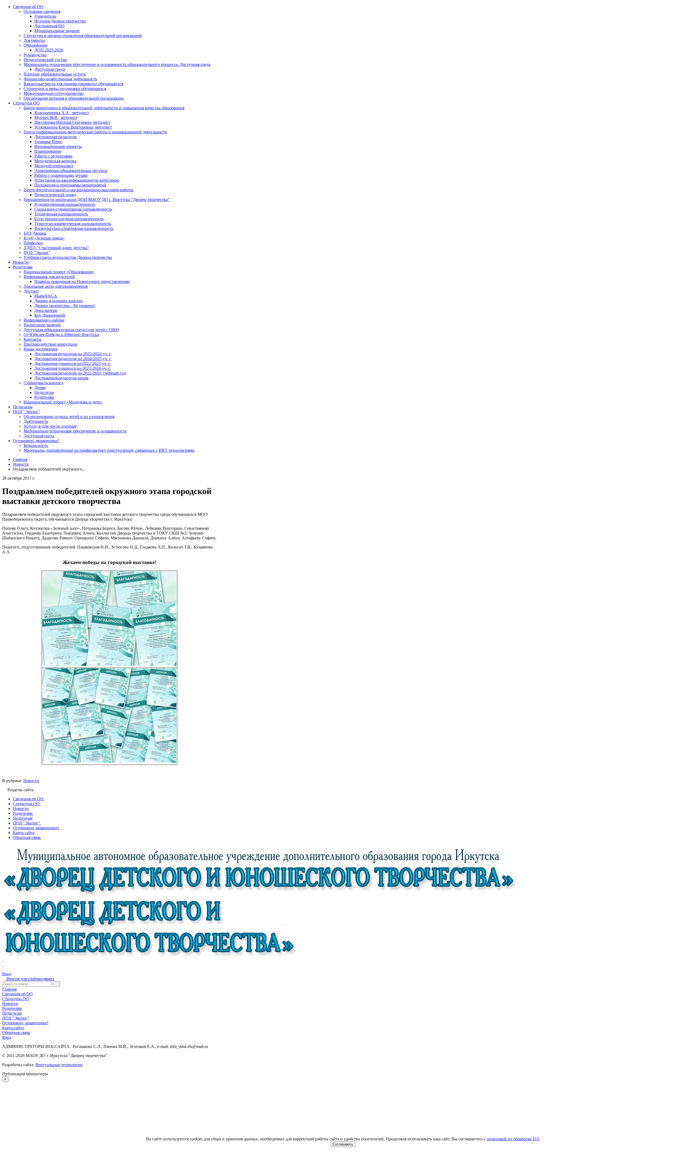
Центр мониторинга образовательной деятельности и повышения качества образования (104, 108)
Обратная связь (16, 1032)
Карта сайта (13, 1027)
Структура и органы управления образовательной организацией (83, 35)
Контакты (33, 339)
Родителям (22, 267)
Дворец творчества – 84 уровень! (64, 305)
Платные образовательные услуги (55, 74)
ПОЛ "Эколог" (37, 252)
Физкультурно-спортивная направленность (73, 228)
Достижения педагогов (55, 137)
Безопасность (36, 445)
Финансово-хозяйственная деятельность (60, 79)
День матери (45, 310)
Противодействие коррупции (50, 344)
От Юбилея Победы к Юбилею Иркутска (61, 334)
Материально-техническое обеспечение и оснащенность (75, 431)
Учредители (45, 16)
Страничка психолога (43, 382)
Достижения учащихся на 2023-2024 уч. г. (72, 368)
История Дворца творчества (60, 21)
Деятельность (36, 421)
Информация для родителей (49, 276)
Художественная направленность (64, 204)
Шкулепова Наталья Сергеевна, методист (72, 122)
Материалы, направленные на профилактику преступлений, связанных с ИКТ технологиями (109, 450)
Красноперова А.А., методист (61, 112)
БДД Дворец (35, 233)
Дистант (31, 291)
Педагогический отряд (55, 194)
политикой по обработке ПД (513, 1139)
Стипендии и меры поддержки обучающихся (65, 88)
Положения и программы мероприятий (70, 185)
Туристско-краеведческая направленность (72, 223)
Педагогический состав (45, 59)
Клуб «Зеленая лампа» (44, 238)
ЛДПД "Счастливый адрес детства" (56, 247)
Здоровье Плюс (48, 141)
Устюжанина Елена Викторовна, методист (73, 127)
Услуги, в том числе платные (50, 426)
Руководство (35, 55)
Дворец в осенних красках (58, 300)
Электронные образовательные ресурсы (70, 170)
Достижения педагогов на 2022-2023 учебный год (80, 373)
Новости (21, 262)
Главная (9, 989)
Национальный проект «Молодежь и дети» (63, 402)
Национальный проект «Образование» (59, 272)
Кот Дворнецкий (49, 315)
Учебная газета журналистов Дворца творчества (68, 257)
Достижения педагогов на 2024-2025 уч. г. (72, 358)
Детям (40, 387)
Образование (35, 45)
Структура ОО (26, 103)
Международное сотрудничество (54, 93)
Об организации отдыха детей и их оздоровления (69, 416)
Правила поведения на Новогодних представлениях (82, 281)
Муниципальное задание (57, 30)
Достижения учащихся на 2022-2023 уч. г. (72, 363)
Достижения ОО (49, 26)
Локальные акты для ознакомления (56, 286)
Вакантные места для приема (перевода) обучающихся (73, 83)
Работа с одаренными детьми (61, 175)
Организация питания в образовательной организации (74, 98)
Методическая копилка (55, 161)
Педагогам (44, 392)
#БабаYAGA (45, 296)
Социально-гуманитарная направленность (73, 209)
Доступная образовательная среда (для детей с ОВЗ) (71, 329)
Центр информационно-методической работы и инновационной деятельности (95, 132)
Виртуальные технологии (59, 1064)
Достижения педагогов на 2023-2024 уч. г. (72, 354)
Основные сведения (42, 11)
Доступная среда (49, 69)
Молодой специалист (53, 165)
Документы (34, 40)
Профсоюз (33, 243)
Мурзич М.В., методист (55, 117)
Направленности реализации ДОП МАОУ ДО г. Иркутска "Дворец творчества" (97, 199)
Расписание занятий (42, 325)
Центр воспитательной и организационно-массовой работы (78, 190)
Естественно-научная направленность (69, 218)
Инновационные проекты (58, 146)
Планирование (47, 151)
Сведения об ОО (28, 6)
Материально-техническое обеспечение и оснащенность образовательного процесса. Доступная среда (117, 64)
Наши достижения (40, 349)
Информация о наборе (44, 320)
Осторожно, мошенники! (36, 440)
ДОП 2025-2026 (48, 50)
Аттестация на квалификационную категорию (76, 180)
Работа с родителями (53, 156)
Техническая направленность (61, 214)
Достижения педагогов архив (61, 378)
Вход (6, 974)
